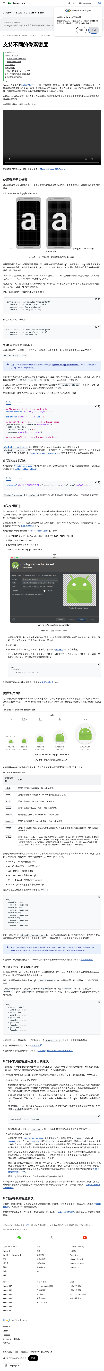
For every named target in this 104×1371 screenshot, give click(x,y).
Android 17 (7, 1286)
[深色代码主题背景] (96, 299)
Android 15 (7, 1294)
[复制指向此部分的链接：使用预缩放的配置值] (28, 460)
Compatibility (37, 13)
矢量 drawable (27, 526)
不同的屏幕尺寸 (28, 85)
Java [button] (20, 402)
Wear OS (74, 1255)
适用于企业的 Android (12, 1255)
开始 (94, 30)
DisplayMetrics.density (15, 447)
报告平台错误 (75, 1286)
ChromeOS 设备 (76, 1259)
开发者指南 (41, 1290)
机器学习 (40, 1255)
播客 (5, 1275)
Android (6, 1251)
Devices (20, 13)
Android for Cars (77, 1263)
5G (38, 1271)
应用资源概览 (87, 959)
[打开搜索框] (69, 3)
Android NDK (42, 1302)
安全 (5, 1259)
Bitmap (12, 1141)
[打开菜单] (4, 3)
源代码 (5, 1263)
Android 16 (7, 1290)
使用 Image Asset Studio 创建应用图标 (55, 1050)
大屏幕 (73, 1251)
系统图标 (35, 1045)
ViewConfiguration (23, 466)
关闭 (81, 30)
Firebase (6, 1335)
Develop (7, 13)
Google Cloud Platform (12, 1339)
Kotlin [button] (8, 402)
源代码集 (59, 649)
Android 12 (7, 1306)
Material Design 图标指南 (51, 169)
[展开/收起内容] (13, 52)
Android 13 (7, 1302)
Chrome (6, 1331)
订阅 (33, 1358)
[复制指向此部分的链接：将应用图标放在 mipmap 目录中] (41, 967)
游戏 (38, 1251)
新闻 (5, 1267)
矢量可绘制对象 (47, 682)
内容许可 (27, 1225)
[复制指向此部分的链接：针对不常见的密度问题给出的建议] (51, 1061)
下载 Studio (41, 1298)
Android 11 (7, 1310)
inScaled (34, 1141)
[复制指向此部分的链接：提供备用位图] (23, 693)
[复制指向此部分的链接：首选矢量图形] (23, 506)
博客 (5, 1271)
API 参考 (40, 1294)
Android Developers (10, 35)
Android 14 (7, 1298)
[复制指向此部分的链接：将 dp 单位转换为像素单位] (34, 345)
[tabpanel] (52, 423)
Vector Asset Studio (39, 531)
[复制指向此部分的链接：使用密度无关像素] (29, 180)
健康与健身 (41, 1259)
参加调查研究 (75, 1298)
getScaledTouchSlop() (26, 469)
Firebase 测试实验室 (66, 1212)
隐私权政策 (41, 1267)
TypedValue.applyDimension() (65, 365)
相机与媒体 (41, 1263)
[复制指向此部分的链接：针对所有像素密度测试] (36, 1198)
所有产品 (6, 1343)
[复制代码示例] (99, 299)
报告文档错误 (75, 1290)
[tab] (8, 402)
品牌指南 (24, 1352)
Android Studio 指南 (45, 1286)
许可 (16, 1352)
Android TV (74, 1267)
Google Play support (78, 1294)
